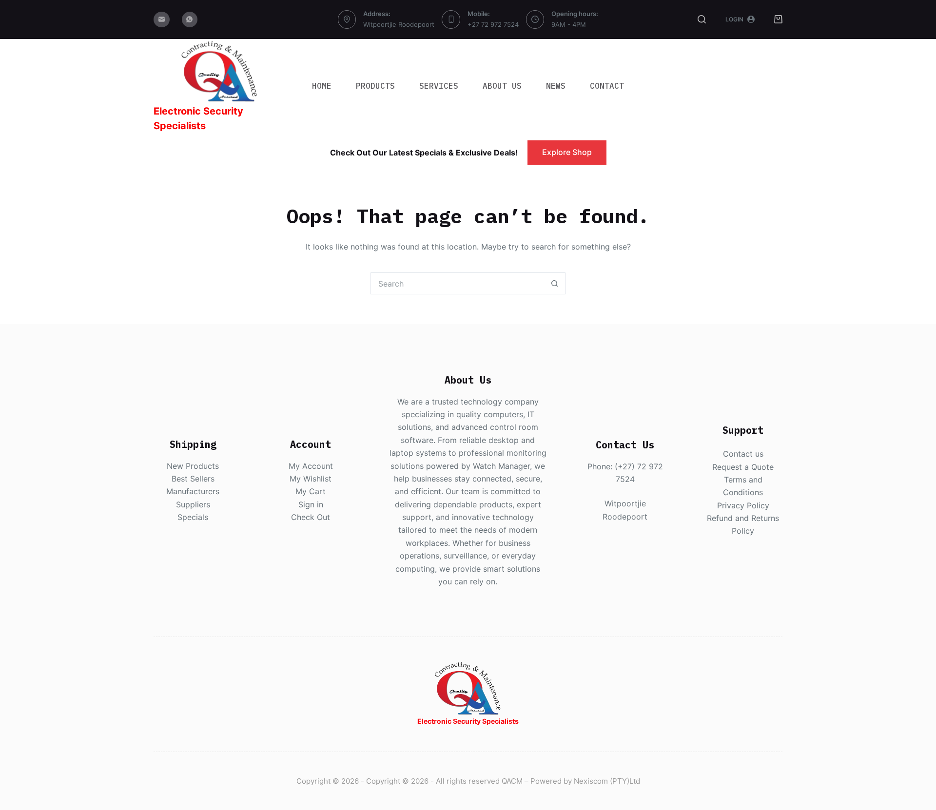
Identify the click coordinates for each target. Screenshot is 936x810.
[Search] (702, 19)
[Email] (162, 20)
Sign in (310, 504)
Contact (607, 86)
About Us (502, 86)
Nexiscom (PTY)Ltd (607, 781)
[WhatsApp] (190, 20)
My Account (311, 466)
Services (438, 86)
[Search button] (554, 283)
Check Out (310, 517)
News (556, 86)
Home (322, 86)
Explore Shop (567, 152)
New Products (193, 466)
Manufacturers (192, 491)
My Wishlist (311, 478)
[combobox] (457, 283)
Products (375, 86)
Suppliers (193, 504)
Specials (192, 517)
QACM (512, 781)
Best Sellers (193, 478)
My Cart (310, 491)
